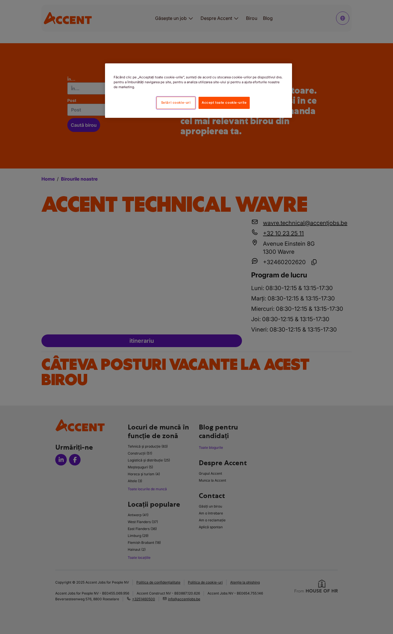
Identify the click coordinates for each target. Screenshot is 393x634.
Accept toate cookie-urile (224, 103)
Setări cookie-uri (176, 103)
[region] (198, 90)
